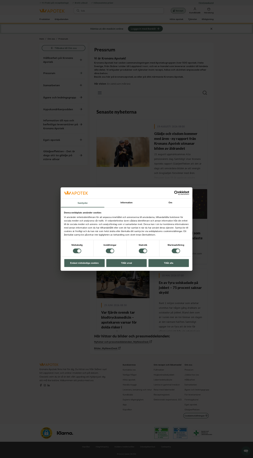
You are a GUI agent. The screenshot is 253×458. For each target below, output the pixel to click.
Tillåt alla (168, 263)
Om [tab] (170, 202)
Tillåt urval (126, 263)
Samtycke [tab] (83, 203)
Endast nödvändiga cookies (84, 263)
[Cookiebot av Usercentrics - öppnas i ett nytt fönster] (176, 193)
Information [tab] (126, 202)
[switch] (110, 251)
